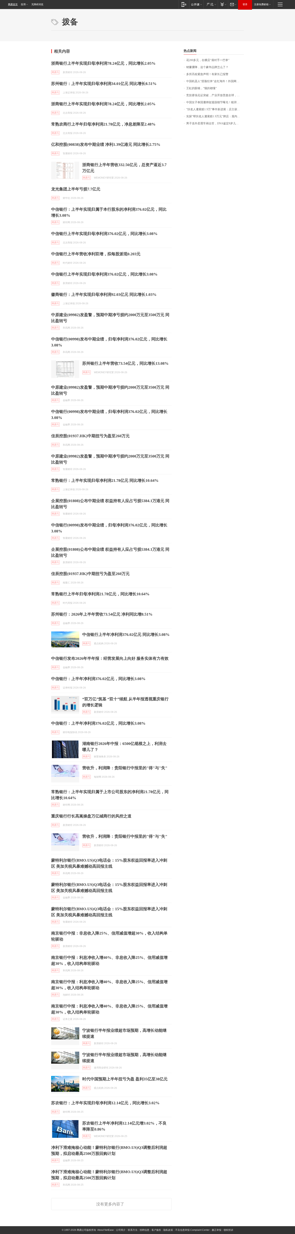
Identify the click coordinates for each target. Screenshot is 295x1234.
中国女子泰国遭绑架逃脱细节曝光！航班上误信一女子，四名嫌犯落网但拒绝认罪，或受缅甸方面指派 (215, 102)
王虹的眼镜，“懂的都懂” (201, 88)
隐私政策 (168, 1230)
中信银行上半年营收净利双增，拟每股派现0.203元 (95, 254)
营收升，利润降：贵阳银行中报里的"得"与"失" (124, 768)
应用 (23, 4)
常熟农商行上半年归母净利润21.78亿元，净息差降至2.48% (103, 124)
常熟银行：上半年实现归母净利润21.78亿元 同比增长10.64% (105, 480)
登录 (245, 4)
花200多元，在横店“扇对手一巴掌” (207, 60)
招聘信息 (144, 1230)
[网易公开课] (196, 4)
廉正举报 (216, 1230)
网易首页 (13, 4)
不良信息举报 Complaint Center (192, 1230)
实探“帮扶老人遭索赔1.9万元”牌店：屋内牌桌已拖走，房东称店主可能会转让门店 (215, 116)
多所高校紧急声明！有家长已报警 (207, 74)
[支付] (223, 4)
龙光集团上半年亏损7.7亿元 (75, 189)
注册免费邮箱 (261, 4)
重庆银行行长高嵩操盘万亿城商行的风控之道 (91, 816)
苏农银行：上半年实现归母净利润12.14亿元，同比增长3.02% (105, 1103)
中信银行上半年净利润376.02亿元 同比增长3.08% (126, 634)
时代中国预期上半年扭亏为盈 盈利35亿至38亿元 (125, 1079)
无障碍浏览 (37, 4)
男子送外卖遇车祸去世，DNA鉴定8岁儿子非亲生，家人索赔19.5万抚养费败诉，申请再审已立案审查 (215, 123)
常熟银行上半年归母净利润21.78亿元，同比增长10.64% (100, 594)
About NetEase (105, 1230)
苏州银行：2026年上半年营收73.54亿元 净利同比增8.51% (102, 614)
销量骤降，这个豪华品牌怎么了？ (207, 67)
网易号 (55, 72)
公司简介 (121, 1230)
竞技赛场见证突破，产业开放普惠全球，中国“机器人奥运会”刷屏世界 (215, 95)
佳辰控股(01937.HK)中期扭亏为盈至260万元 (90, 436)
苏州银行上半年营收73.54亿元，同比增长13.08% (125, 363)
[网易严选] (210, 4)
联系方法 (132, 1230)
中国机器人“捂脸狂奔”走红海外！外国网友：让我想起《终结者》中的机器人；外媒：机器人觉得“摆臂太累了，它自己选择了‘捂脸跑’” (215, 81)
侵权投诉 (228, 1230)
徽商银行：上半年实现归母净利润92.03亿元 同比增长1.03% (104, 294)
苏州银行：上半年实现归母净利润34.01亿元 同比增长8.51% (104, 83)
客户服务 (156, 1230)
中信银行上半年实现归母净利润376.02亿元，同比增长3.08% (104, 233)
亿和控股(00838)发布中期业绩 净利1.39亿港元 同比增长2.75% (105, 144)
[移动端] (184, 4)
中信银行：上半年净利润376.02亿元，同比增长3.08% (98, 678)
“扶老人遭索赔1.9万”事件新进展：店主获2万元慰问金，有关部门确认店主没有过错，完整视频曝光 (215, 109)
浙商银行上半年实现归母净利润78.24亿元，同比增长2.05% (103, 63)
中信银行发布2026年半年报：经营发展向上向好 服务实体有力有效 (110, 658)
